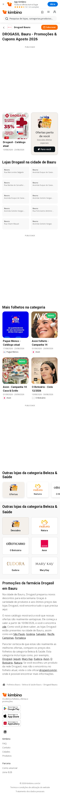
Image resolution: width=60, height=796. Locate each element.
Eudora (38, 659)
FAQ (4, 743)
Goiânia (30, 634)
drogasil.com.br (48, 670)
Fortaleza (20, 638)
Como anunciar (10, 768)
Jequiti (17, 659)
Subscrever (51, 27)
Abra (52, 4)
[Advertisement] (30, 78)
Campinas (8, 638)
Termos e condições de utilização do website (30, 787)
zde (4, 626)
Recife (50, 634)
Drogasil (7, 659)
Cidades (6, 751)
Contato (6, 747)
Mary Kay (27, 659)
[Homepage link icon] (4, 684)
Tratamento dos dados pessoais (30, 791)
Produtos (7, 755)
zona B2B (7, 772)
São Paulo (19, 634)
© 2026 (30, 783)
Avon (46, 659)
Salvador (41, 634)
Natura (18, 662)
